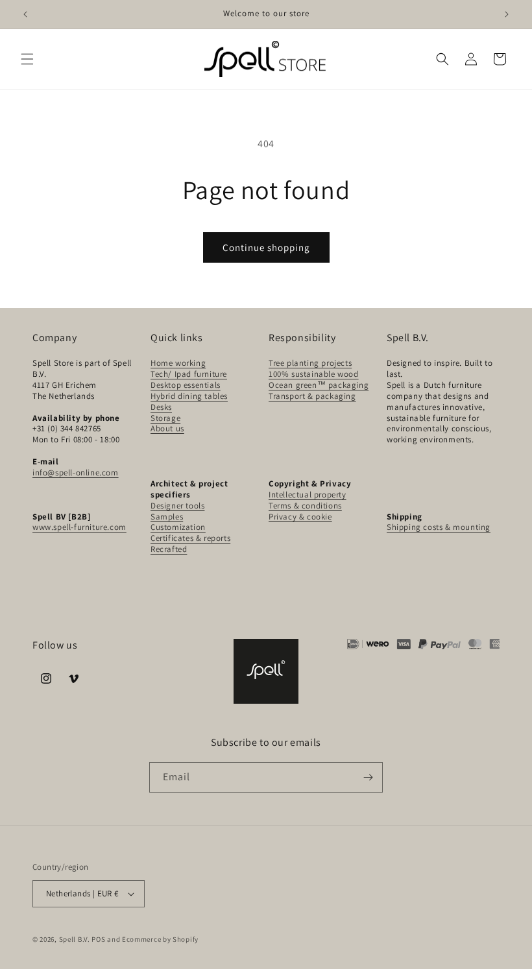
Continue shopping (266, 247)
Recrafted (169, 549)
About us (167, 428)
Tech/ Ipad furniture (189, 373)
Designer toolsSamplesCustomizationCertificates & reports (190, 522)
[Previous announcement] (25, 14)
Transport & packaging (312, 395)
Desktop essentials (186, 384)
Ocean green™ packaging (319, 384)
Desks (161, 407)
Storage (165, 418)
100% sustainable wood (314, 373)
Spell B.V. (74, 939)
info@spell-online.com (75, 472)
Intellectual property (307, 494)
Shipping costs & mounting (438, 526)
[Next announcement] (506, 14)
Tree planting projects (310, 362)
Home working (178, 362)
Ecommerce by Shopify (160, 939)
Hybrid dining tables (189, 395)
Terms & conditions (305, 505)
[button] (27, 59)
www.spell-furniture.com (79, 526)
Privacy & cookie (300, 516)
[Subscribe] (368, 777)
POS (98, 939)
